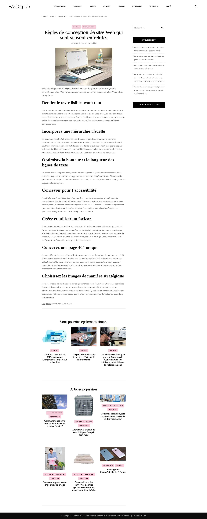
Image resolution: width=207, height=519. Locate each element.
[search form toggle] (196, 6)
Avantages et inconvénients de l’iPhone (113, 470)
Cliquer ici (46, 303)
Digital (93, 6)
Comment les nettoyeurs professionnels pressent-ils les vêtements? (113, 416)
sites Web (59, 92)
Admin (76, 43)
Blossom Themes (123, 516)
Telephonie (108, 465)
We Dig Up (19, 6)
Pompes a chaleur (84, 422)
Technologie (89, 27)
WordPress (142, 516)
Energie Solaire (55, 413)
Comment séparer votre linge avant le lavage (55, 483)
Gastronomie (60, 6)
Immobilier (77, 6)
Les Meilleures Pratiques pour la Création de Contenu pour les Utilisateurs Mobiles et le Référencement (113, 359)
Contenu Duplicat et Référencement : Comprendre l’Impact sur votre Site (54, 358)
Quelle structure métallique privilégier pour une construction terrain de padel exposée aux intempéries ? (149, 90)
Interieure (153, 6)
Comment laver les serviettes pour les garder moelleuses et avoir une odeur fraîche (84, 486)
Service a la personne (113, 406)
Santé (168, 6)
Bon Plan (107, 6)
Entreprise (137, 6)
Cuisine (122, 6)
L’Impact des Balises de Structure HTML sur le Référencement (84, 357)
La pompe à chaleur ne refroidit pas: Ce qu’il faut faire (84, 432)
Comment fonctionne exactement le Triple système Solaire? (54, 423)
